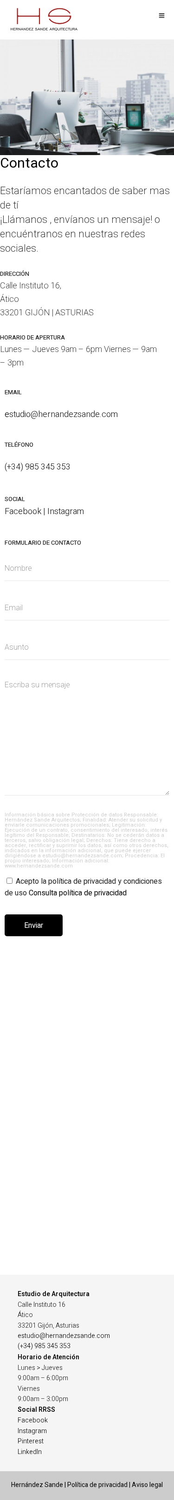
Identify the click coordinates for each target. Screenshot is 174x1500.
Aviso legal (147, 1485)
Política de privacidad (97, 1485)
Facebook (33, 1420)
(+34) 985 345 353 (44, 1346)
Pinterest (31, 1441)
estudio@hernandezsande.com (64, 1336)
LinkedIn (30, 1452)
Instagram (32, 1431)
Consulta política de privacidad (78, 893)
